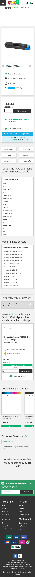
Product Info (8, 149)
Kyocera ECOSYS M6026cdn (13, 251)
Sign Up (26, 492)
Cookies (21, 508)
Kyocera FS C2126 (9, 276)
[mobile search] (27, 3)
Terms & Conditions (24, 514)
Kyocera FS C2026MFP (11, 270)
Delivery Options (6, 526)
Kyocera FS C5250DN (11, 285)
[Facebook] (15, 556)
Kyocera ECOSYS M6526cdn (13, 257)
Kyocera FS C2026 (9, 267)
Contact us (4, 511)
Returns (3, 505)
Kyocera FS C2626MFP (11, 282)
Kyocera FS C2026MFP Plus (12, 273)
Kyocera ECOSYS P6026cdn (12, 264)
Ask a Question (8, 442)
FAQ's (9, 155)
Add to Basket (21, 111)
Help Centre (5, 514)
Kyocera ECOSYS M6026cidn (13, 254)
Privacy (21, 511)
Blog (2, 523)
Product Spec (26, 149)
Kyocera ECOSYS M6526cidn (13, 261)
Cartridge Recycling (7, 529)
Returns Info (26, 161)
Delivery (4, 508)
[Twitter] (20, 556)
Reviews (26, 155)
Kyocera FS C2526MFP (11, 279)
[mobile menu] (3, 3)
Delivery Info (8, 161)
